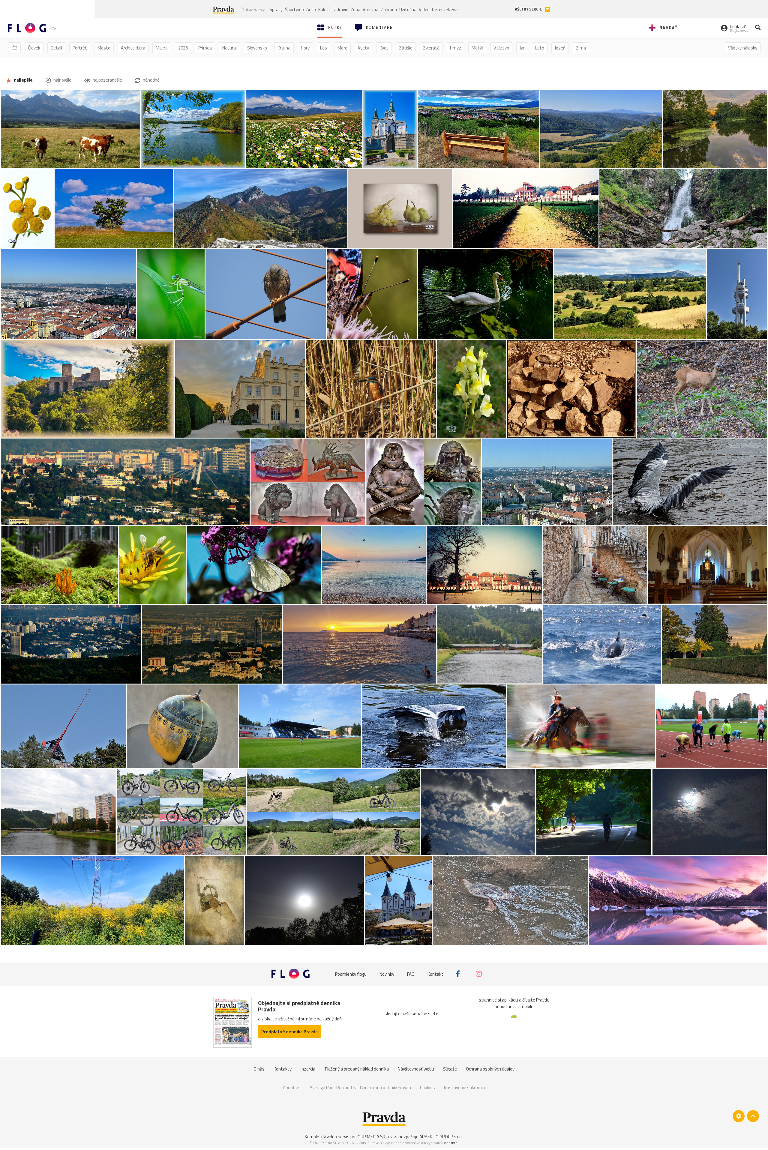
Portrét (80, 47)
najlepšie (23, 80)
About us (292, 1087)
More (342, 47)
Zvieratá (431, 47)
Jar (522, 47)
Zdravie (341, 9)
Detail (56, 47)
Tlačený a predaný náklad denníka (356, 1069)
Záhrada (389, 9)
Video (424, 9)
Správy (276, 9)
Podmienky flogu (351, 973)
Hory (305, 47)
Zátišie (405, 47)
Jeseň (560, 47)
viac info (451, 1143)
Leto (539, 47)
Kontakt (435, 973)
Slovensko (257, 47)
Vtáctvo (501, 47)
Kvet (384, 47)
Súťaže (450, 1069)
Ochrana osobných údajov (490, 1069)
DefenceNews (445, 9)
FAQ (411, 973)
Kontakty (283, 1069)
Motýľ (477, 47)
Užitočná (407, 9)
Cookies (427, 1087)
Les (323, 47)
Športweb (294, 9)
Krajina (284, 47)
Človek (34, 47)
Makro (162, 47)
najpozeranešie (107, 80)
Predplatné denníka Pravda (289, 1031)
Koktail (325, 9)
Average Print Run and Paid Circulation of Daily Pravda (360, 1087)
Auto (311, 9)
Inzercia (308, 1069)
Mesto (104, 47)
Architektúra (133, 47)
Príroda (205, 47)
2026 (183, 47)
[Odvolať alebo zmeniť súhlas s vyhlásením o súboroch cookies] (739, 1116)
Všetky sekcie (529, 9)
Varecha (370, 9)
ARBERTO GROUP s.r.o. (441, 1136)
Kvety (363, 47)
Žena (355, 9)
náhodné (151, 80)
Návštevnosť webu (416, 1069)
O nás (259, 1069)
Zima (581, 47)
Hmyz (455, 47)
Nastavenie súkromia (464, 1087)
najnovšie (61, 80)
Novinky (387, 973)
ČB (14, 47)
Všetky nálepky (742, 47)
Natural (229, 47)
